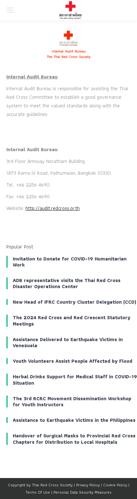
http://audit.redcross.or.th (52, 208)
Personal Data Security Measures (83, 492)
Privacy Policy (88, 485)
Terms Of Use (37, 492)
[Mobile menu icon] (10, 10)
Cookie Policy (115, 485)
